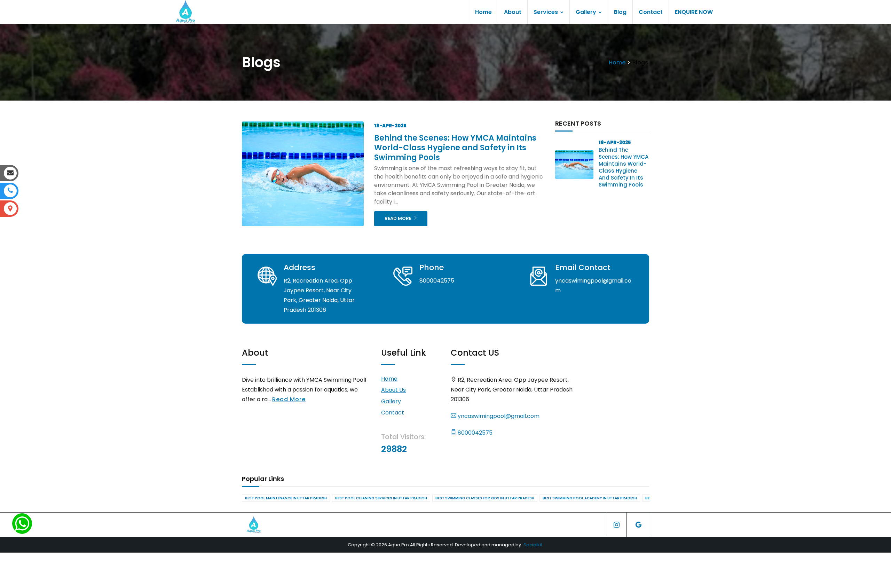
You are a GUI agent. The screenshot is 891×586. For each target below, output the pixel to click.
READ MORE (398, 218)
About (512, 12)
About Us (393, 390)
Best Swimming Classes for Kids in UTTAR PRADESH (484, 498)
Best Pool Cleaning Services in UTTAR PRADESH (381, 498)
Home (483, 12)
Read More (289, 399)
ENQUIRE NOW (694, 12)
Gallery (587, 12)
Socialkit (532, 544)
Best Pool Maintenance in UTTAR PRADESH (286, 498)
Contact (651, 12)
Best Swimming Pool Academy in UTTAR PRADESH (590, 498)
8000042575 (474, 433)
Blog (620, 12)
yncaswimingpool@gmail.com (497, 416)
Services (546, 12)
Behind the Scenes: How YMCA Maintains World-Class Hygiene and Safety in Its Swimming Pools (455, 148)
